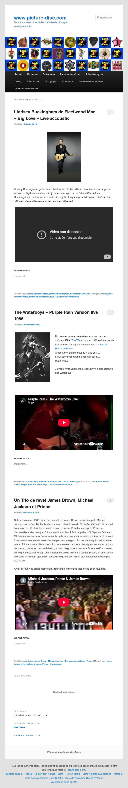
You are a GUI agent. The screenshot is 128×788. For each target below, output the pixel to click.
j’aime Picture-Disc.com (27, 735)
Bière (60, 773)
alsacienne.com (14, 773)
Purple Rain (26, 484)
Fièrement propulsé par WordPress (64, 752)
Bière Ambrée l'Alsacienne (96, 773)
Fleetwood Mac (41, 293)
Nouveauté (32, 74)
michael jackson (33, 663)
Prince (58, 481)
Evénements (49, 74)
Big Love (108, 293)
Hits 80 (28, 773)
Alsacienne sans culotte (64, 782)
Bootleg (18, 81)
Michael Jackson (56, 660)
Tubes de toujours (94, 74)
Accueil (18, 74)
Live (52, 296)
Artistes (29, 293)
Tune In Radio (73, 773)
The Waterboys (80, 340)
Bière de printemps (75, 778)
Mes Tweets (19, 727)
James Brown (40, 660)
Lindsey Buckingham (59, 293)
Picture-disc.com (75, 769)
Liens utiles (67, 81)
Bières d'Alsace (94, 778)
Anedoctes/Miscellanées (26, 88)
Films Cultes (33, 81)
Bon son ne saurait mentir (91, 81)
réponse (56, 663)
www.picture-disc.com (40, 17)
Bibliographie (51, 81)
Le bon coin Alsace (45, 773)
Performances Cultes (70, 74)
